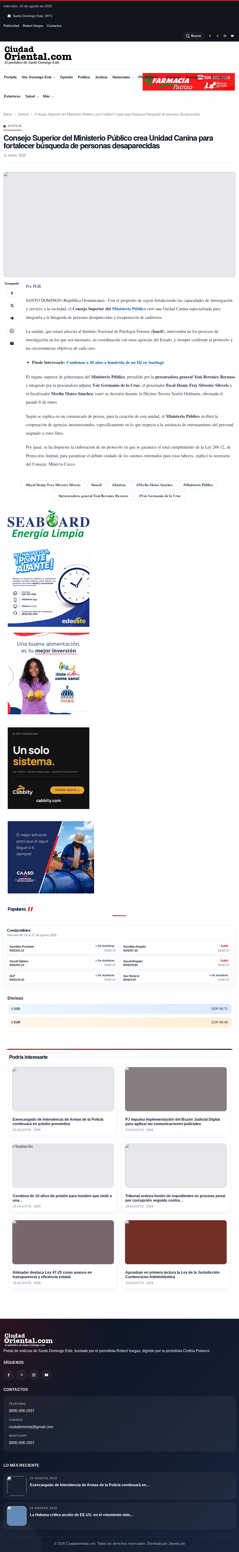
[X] (217, 35)
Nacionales (121, 77)
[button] (119, 224)
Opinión (66, 77)
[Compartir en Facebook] (12, 293)
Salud (30, 96)
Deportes (173, 77)
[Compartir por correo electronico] (12, 343)
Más (46, 96)
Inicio (8, 114)
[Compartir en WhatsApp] (12, 331)
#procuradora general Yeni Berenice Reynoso (93, 495)
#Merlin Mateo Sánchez (155, 484)
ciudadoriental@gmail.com (31, 1427)
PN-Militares (148, 77)
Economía (194, 77)
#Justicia (119, 484)
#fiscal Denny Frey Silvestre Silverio (53, 484)
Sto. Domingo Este (37, 77)
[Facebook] (210, 35)
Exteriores (12, 96)
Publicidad (11, 26)
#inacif (96, 484)
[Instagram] (224, 35)
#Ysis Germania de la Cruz (160, 495)
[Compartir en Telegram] (12, 318)
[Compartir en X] (12, 305)
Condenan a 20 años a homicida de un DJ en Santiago (115, 362)
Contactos (54, 26)
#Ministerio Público (198, 484)
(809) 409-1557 (21, 1411)
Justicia (101, 77)
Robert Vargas (33, 26)
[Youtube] (232, 35)
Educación (219, 77)
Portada (10, 77)
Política (84, 77)
